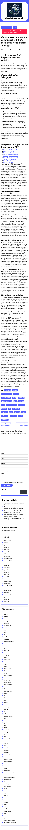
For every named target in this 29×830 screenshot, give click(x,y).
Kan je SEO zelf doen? (8, 160)
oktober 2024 (7, 590)
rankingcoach (7, 732)
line (5, 700)
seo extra (6, 752)
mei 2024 (6, 601)
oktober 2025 (7, 563)
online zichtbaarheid (11, 405)
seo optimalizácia (8, 754)
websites (6, 802)
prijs (5, 725)
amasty (6, 621)
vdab (5, 788)
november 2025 (8, 561)
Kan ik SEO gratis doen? (9, 151)
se (4, 734)
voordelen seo (13, 415)
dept (5, 648)
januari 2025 (7, 583)
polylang (6, 723)
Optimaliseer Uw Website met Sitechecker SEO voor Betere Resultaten (22, 424)
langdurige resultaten (7, 401)
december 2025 (8, 558)
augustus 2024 (7, 594)
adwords (6, 616)
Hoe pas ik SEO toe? (8, 162)
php (5, 718)
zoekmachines (5, 419)
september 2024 (8, 592)
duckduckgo (7, 659)
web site (6, 795)
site (5, 766)
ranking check (7, 729)
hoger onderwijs (8, 691)
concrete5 (6, 639)
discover (6, 652)
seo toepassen (16, 408)
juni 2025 (6, 572)
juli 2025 (6, 570)
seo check (6, 750)
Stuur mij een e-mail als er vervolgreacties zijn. (11, 479)
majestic (6, 705)
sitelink (5, 768)
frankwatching (7, 668)
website (20, 415)
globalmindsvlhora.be (14, 18)
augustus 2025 (7, 567)
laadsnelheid (21, 397)
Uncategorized (7, 786)
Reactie (3, 437)
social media (7, 770)
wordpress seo (7, 811)
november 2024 (8, 588)
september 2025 (8, 565)
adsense (6, 614)
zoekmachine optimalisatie (10, 822)
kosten (5, 695)
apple (5, 628)
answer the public (8, 625)
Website (3, 463)
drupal (5, 657)
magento (6, 702)
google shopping (8, 684)
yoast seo (6, 818)
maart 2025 (7, 579)
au (5, 630)
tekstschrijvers (7, 779)
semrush (6, 743)
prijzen (5, 727)
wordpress (6, 809)
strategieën (4, 412)
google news (7, 677)
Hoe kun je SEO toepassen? (10, 149)
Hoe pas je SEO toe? (8, 153)
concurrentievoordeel (6, 394)
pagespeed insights (8, 716)
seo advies (6, 747)
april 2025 (6, 576)
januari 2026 (7, 556)
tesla (5, 781)
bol (5, 634)
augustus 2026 (7, 540)
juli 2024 (6, 597)
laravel (5, 698)
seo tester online (8, 761)
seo (9, 408)
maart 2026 (7, 551)
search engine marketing (10, 738)
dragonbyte (7, 655)
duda (5, 661)
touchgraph (7, 784)
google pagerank (8, 680)
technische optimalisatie (9, 777)
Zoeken (4, 489)
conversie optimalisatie (9, 643)
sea (5, 736)
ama (5, 618)
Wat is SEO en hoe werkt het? (10, 157)
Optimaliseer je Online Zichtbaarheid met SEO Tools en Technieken (6, 424)
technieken (17, 412)
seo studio (6, 757)
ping (5, 720)
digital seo (6, 650)
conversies (16, 394)
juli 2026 (6, 542)
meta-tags (21, 401)
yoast (5, 815)
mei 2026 (6, 547)
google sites (7, 686)
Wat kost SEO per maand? (9, 159)
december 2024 (8, 585)
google (15, 27)
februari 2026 (7, 554)
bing (5, 632)
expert (5, 664)
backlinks (15, 390)
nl (4, 711)
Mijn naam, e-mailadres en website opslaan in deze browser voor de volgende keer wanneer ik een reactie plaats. (13, 472)
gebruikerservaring (6, 397)
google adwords (8, 675)
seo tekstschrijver (8, 759)
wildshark (6, 806)
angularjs (6, 623)
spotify (6, 775)
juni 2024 (6, 599)
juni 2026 (6, 545)
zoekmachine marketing (9, 820)
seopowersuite (7, 763)
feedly (5, 666)
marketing (6, 707)
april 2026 (6, 549)
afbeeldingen (8, 390)
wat (5, 791)
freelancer (6, 671)
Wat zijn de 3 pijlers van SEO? (10, 154)
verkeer (23, 412)
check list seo (7, 637)
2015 (5, 612)
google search (7, 682)
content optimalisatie (9, 641)
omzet (3, 405)
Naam (3, 453)
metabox (6, 709)
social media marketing (9, 772)
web (5, 793)
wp (5, 813)
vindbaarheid (5, 415)
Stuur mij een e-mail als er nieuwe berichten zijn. (12, 482)
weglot (5, 804)
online (5, 714)
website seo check (8, 800)
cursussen (6, 646)
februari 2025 (7, 581)
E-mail (2, 458)
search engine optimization (10, 741)
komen (5, 693)
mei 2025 (6, 574)
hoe (5, 689)
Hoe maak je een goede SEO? (10, 156)
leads (15, 401)
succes (10, 412)
